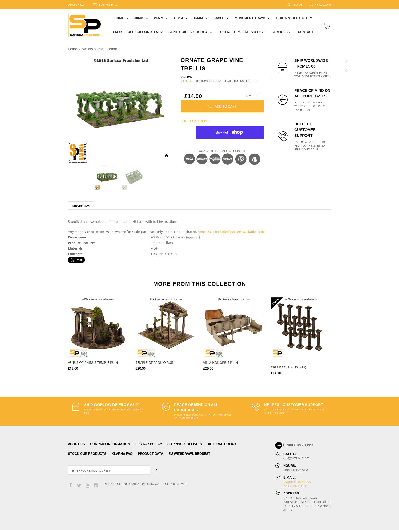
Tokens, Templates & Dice (241, 32)
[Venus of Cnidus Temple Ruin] (98, 327)
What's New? (76, 4)
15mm (198, 18)
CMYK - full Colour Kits (135, 32)
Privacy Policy (148, 444)
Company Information (110, 444)
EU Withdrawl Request (189, 453)
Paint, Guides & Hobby (188, 32)
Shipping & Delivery (185, 444)
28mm (158, 18)
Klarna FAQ (122, 453)
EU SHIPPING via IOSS (298, 445)
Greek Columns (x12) (288, 367)
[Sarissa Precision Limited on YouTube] (87, 486)
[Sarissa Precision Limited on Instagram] (96, 486)
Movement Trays (250, 18)
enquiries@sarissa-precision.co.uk (297, 484)
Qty (248, 96)
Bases (218, 18)
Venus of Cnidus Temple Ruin (93, 362)
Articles (281, 32)
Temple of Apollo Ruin (155, 362)
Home (119, 18)
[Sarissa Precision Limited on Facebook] (70, 486)
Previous (58, 336)
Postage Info (108, 4)
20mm (178, 18)
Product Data (150, 453)
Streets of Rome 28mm (99, 49)
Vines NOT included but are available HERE (231, 231)
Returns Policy (222, 444)
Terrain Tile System (294, 18)
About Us (76, 444)
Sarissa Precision (143, 484)
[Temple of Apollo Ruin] (166, 327)
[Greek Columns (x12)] (301, 327)
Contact (306, 32)
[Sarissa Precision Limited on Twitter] (79, 486)
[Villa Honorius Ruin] (233, 327)
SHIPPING (186, 81)
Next (341, 336)
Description (81, 205)
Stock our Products (87, 453)
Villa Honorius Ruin (220, 362)
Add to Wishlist (195, 121)
